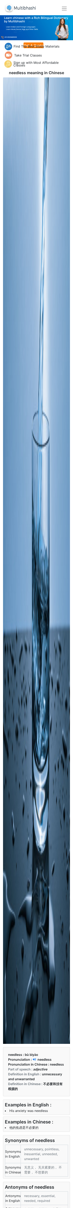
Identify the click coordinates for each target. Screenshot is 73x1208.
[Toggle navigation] (64, 8)
